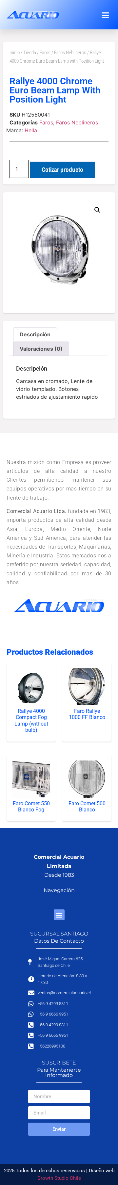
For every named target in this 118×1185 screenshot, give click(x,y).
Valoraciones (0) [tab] (41, 348)
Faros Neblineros (70, 53)
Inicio (15, 53)
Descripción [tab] (35, 334)
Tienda (29, 53)
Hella (31, 130)
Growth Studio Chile (59, 1178)
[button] (105, 14)
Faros (45, 53)
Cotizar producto (62, 169)
